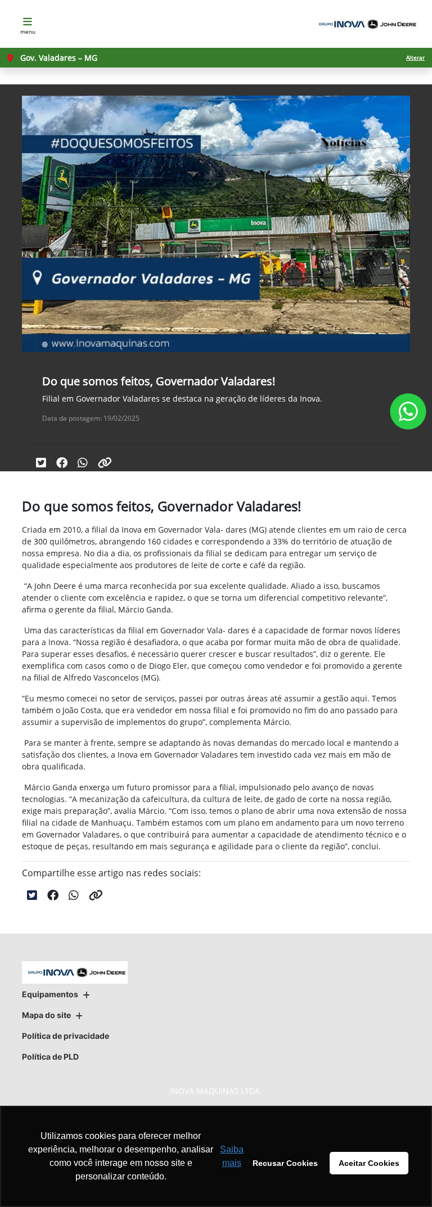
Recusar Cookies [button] (285, 1163)
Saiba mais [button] (232, 1156)
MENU (27, 31)
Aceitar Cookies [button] (369, 1163)
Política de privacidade (65, 1036)
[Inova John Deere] (365, 24)
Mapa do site (46, 1015)
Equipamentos (50, 994)
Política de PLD (50, 1056)
